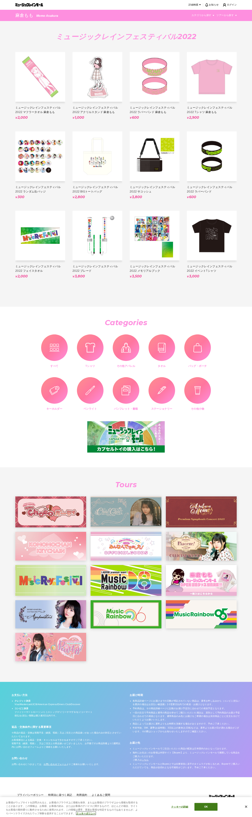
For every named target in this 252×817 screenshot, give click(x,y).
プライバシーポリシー (30, 794)
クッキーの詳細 (179, 806)
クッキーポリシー (86, 813)
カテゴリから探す (201, 15)
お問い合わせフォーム (55, 764)
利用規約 (82, 794)
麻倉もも (24, 15)
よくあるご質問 (101, 794)
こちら (145, 760)
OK (206, 806)
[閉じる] (246, 807)
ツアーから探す (225, 15)
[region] (126, 807)
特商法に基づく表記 (60, 794)
